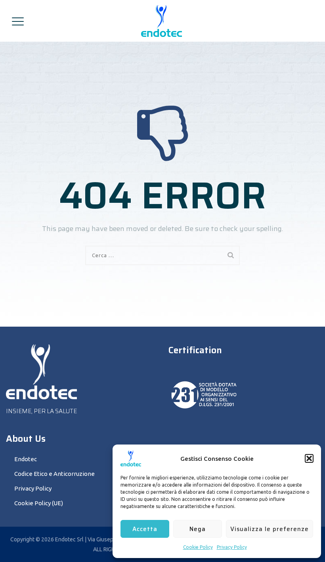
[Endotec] (161, 21)
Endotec (25, 459)
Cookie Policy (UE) (38, 503)
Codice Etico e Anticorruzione (54, 473)
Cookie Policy (198, 547)
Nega (197, 529)
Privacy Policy (232, 547)
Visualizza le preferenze (269, 529)
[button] (309, 458)
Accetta (144, 529)
